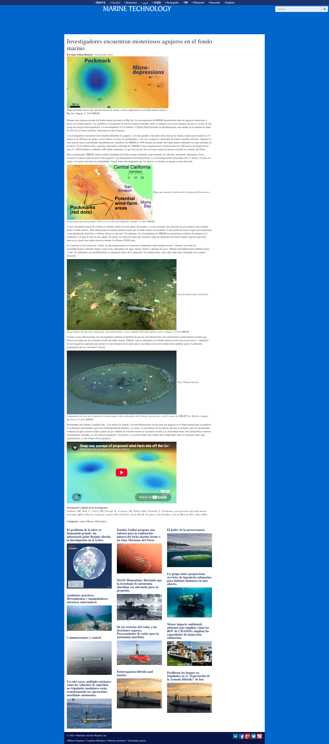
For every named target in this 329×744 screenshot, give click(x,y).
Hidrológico (101, 521)
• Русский (214, 2)
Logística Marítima (96, 740)
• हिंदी (185, 2)
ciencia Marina (86, 521)
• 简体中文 (100, 2)
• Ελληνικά (198, 2)
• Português (172, 2)
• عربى (144, 2)
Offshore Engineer (75, 740)
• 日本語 (156, 2)
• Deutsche (130, 2)
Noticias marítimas (116, 740)
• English (229, 2)
